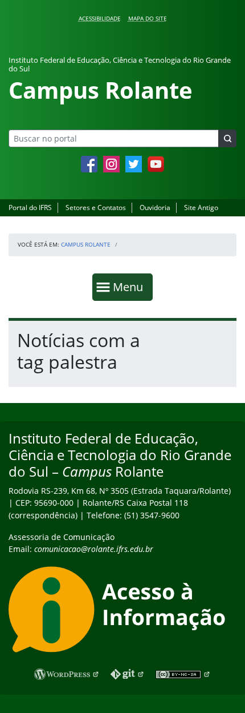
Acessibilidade (100, 18)
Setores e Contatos (96, 207)
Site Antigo (201, 207)
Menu (130, 287)
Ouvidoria (155, 207)
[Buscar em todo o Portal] (227, 138)
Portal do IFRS (30, 207)
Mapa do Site (147, 18)
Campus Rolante (86, 244)
